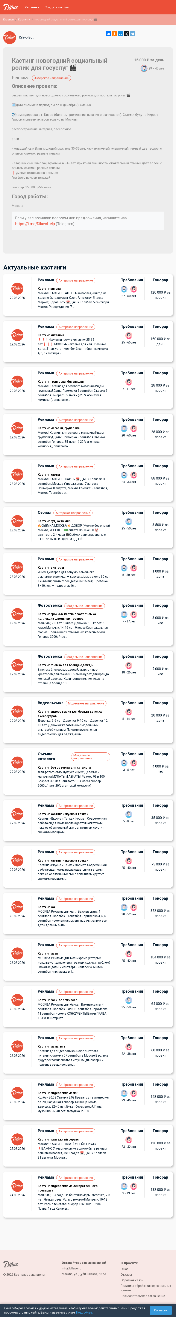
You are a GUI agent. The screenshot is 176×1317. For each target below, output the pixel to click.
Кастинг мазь (48, 953)
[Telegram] (132, 33)
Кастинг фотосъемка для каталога (64, 767)
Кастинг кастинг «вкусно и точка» (63, 814)
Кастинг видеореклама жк (57, 1093)
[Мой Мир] (120, 33)
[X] (126, 33)
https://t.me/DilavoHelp (35, 223)
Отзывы (126, 1274)
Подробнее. (84, 1312)
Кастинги (32, 7)
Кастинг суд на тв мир (54, 521)
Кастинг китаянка (51, 335)
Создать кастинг (57, 7)
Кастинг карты (49, 474)
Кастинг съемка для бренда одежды (65, 665)
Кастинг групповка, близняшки (61, 381)
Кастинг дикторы (51, 567)
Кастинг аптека (49, 288)
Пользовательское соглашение (143, 1296)
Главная (8, 19)
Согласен (160, 1310)
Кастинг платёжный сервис (58, 1139)
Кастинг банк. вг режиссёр (57, 1000)
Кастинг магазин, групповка (59, 428)
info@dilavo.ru (71, 1268)
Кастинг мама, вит (51, 1046)
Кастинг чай (47, 907)
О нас (124, 1269)
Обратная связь (132, 1280)
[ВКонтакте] (108, 33)
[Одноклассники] (114, 33)
